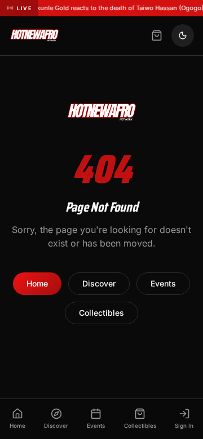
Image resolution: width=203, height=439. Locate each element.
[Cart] (157, 35)
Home (37, 283)
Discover (99, 283)
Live (24, 8)
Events (163, 283)
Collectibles (101, 312)
